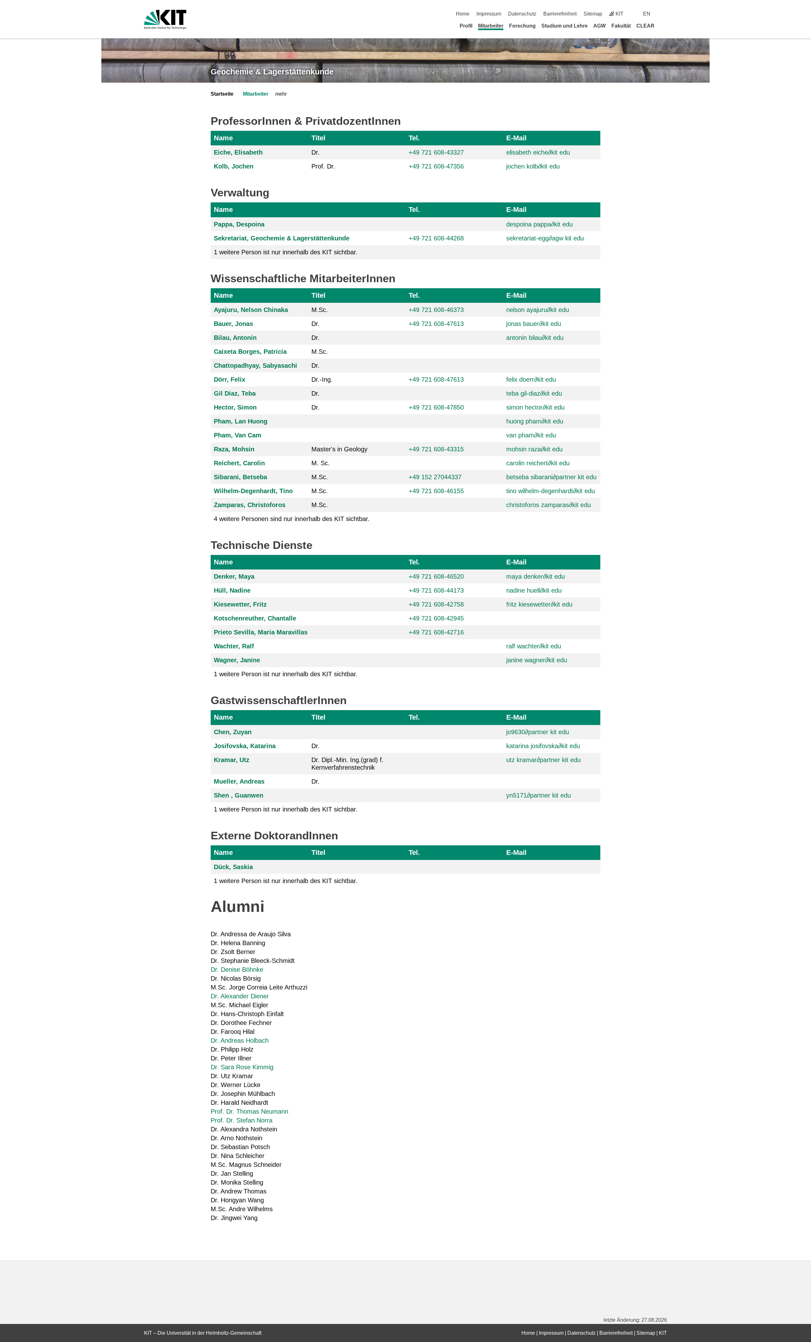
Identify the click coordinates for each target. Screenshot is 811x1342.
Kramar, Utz (231, 759)
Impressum (488, 13)
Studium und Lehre (564, 26)
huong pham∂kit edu (534, 421)
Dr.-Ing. (322, 379)
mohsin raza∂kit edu (534, 449)
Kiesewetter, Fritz (240, 604)
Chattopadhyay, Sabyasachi (255, 365)
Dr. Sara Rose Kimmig (242, 1067)
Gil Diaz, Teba (235, 393)
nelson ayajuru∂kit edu (537, 309)
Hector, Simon (235, 407)
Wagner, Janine (237, 660)
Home (462, 13)
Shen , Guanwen (238, 795)
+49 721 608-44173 (436, 590)
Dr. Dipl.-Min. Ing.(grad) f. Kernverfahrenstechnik (347, 763)
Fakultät (621, 26)
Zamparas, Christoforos (249, 504)
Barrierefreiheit (560, 13)
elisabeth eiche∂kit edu (538, 152)
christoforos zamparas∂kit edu (548, 504)
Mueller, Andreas (239, 781)
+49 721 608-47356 (436, 166)
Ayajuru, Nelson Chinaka (251, 309)
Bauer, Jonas (233, 323)
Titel (318, 138)
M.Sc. (319, 309)
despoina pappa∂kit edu (539, 224)
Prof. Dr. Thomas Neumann (249, 1111)
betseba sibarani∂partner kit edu (551, 477)
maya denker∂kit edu (535, 576)
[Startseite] (664, 25)
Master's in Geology (339, 449)
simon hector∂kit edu (535, 407)
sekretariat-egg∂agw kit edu (545, 238)
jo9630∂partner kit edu (537, 731)
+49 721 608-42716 (436, 632)
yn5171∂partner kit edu (538, 795)
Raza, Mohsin (234, 449)
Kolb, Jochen (233, 166)
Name (223, 138)
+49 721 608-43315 (436, 449)
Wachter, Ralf (234, 646)
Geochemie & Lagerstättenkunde (272, 71)
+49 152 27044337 (435, 477)
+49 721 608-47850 (436, 407)
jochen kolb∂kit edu (533, 166)
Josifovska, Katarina (245, 745)
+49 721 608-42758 (436, 604)
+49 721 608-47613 (436, 323)
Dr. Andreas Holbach (240, 1040)
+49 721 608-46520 (436, 576)
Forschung (522, 26)
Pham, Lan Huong (240, 421)
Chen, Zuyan (233, 731)
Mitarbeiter (490, 26)
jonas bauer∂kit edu (533, 323)
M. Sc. (320, 463)
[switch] (664, 14)
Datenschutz (522, 13)
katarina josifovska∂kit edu (543, 745)
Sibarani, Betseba (240, 477)
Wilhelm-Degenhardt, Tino (253, 490)
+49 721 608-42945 (436, 618)
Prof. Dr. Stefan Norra (241, 1120)
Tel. (414, 138)
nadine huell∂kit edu (534, 590)
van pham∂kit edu (531, 435)
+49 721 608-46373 (436, 309)
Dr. (315, 152)
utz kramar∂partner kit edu (543, 759)
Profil (466, 26)
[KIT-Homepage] (165, 19)
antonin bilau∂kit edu (535, 337)
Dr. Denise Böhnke (237, 969)
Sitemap (593, 13)
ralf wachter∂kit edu (533, 646)
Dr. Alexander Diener (241, 996)
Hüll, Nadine (232, 590)
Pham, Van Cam (237, 435)
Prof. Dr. (323, 166)
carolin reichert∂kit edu (538, 463)
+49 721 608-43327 (436, 152)
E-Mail (516, 138)
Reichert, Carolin (239, 463)
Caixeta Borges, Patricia (250, 351)
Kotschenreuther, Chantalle (255, 618)
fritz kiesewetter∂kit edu (539, 604)
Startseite (222, 94)
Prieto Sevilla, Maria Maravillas (261, 632)
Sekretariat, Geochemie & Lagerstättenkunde (281, 238)
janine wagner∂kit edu (536, 660)
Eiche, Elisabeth (238, 152)
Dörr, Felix (229, 379)
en (646, 13)
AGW (599, 26)
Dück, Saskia (233, 866)
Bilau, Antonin (235, 337)
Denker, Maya (234, 576)
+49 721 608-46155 (436, 490)
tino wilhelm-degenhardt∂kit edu (550, 490)
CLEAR (645, 26)
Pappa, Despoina (239, 224)
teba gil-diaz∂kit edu (534, 393)
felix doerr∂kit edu (531, 379)
